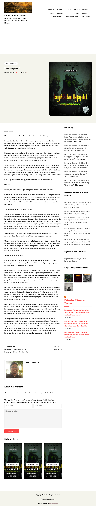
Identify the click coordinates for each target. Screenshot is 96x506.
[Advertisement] (48, 40)
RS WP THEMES (53, 503)
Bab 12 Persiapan (11, 63)
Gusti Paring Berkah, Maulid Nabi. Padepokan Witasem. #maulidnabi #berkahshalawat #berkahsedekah (76, 323)
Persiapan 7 (52, 469)
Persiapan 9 (12, 469)
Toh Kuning (85, 16)
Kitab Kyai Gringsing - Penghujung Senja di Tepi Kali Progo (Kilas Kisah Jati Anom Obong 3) (78, 205)
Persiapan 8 (32, 469)
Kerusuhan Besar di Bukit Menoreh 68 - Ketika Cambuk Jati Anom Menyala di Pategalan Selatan (77, 165)
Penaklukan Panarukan (81, 13)
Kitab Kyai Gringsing (82, 10)
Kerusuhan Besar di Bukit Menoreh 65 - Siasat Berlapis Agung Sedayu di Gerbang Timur (77, 148)
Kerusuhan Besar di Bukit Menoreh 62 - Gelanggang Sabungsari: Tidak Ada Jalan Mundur (77, 156)
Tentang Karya (72, 16)
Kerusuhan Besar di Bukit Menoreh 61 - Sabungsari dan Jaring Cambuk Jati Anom (77, 174)
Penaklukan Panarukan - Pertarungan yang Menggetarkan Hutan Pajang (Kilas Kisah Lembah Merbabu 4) (77, 242)
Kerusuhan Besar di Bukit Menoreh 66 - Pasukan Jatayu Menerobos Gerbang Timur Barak (77, 182)
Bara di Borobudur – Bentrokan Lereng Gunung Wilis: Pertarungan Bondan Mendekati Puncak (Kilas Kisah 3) (77, 231)
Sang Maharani (57, 16)
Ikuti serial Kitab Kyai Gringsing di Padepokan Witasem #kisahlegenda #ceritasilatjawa (76, 334)
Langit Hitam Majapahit (59, 13)
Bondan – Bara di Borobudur (59, 10)
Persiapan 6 (58, 349)
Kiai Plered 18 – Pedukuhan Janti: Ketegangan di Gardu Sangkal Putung (16, 351)
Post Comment (11, 431)
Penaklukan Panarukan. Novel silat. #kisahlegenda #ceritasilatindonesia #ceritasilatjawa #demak (76, 312)
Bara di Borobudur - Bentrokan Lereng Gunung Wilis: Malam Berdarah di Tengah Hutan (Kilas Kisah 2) (76, 220)
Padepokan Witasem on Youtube (74, 301)
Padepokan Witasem (15, 15)
